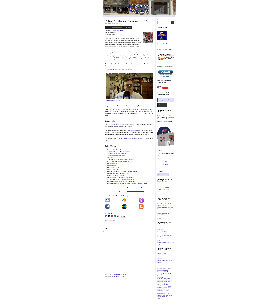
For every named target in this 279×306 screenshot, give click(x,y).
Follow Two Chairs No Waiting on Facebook (115, 124)
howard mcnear (166, 276)
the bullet (163, 293)
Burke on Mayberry (152, 15)
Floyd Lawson (167, 273)
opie (164, 290)
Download (122, 30)
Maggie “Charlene (111, 171)
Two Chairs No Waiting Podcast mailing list (124, 179)
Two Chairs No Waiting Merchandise (115, 175)
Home (105, 15)
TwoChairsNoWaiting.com (133, 130)
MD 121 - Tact (160, 256)
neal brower (160, 289)
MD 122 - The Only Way (162, 253)
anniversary (159, 267)
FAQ (169, 271)
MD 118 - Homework (161, 262)
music (170, 287)
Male (161, 158)
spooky (172, 292)
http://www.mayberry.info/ (129, 181)
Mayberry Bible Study (140, 15)
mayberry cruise (165, 284)
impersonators (167, 278)
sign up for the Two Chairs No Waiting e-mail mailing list (125, 109)
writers (158, 298)
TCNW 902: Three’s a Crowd (163, 189)
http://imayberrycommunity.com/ (126, 177)
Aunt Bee (164, 266)
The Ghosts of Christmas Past (114, 149)
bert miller (168, 266)
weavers (169, 296)
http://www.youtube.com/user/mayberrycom (137, 183)
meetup (169, 286)
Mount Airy (165, 287)
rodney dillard (159, 292)
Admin (172, 304)
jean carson (163, 281)
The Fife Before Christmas (119, 153)
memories (159, 287)
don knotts (160, 270)
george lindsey (160, 275)
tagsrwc (159, 293)
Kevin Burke (167, 281)
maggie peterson (166, 283)
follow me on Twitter (133, 124)
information (160, 280)
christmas (112, 220)
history (160, 276)
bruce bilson (164, 268)
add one (115, 228)
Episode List (167, 15)
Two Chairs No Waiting (114, 15)
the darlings (168, 293)
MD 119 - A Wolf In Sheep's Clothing (164, 260)
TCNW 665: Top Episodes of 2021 (118, 274)
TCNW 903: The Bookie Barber (163, 187)
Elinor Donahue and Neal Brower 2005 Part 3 (123, 161)
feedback (160, 273)
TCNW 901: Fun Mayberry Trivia (164, 191)
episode (165, 271)
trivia (170, 295)
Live (172, 15)
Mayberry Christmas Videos (113, 151)
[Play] (107, 28)
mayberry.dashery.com (164, 122)
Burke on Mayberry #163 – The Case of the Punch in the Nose (165, 204)
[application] (118, 27)
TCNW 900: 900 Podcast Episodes (164, 194)
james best (159, 281)
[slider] (130, 27)
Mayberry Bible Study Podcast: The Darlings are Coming (164, 232)
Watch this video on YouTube (113, 100)
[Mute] (126, 28)
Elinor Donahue (160, 271)
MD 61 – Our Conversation (118, 276)
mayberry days (162, 285)
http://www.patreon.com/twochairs (135, 191)
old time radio (160, 290)
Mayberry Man (110, 163)
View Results (165, 164)
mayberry (159, 284)
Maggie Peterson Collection (113, 167)
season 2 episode (166, 292)
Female (161, 156)
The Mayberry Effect (112, 165)
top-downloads (165, 295)
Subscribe (162, 105)
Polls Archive (160, 167)
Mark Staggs (110, 157)
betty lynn (159, 268)
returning (168, 290)
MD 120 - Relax (160, 258)
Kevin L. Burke (159, 283)
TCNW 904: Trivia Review (162, 185)
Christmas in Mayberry (112, 155)
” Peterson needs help (124, 171)
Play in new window (114, 30)
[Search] (172, 22)
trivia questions (162, 296)
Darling (117, 171)
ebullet (165, 269)
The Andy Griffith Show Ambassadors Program (118, 173)
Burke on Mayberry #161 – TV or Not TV (165, 211)
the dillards (159, 295)
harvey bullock (167, 275)
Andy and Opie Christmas (120, 159)
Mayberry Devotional (127, 15)
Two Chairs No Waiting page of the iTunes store (131, 138)
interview (168, 279)
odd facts (166, 289)
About (160, 15)
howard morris (160, 278)
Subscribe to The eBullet (112, 169)
